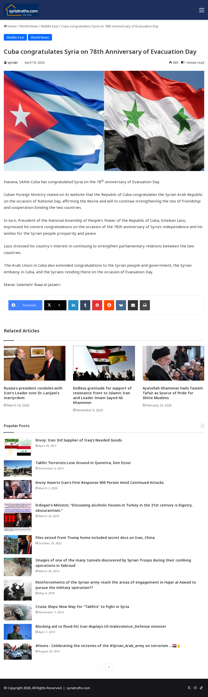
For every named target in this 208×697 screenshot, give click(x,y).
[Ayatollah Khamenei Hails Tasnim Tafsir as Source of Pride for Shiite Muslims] (173, 363)
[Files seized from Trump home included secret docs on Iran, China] (18, 544)
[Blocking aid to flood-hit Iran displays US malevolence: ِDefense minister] (18, 632)
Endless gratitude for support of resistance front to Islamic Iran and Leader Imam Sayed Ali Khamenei (102, 395)
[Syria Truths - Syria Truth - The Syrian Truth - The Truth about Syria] (21, 10)
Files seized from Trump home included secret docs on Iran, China (95, 537)
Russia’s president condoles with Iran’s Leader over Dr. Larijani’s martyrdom (33, 393)
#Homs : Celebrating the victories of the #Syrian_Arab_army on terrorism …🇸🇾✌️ (108, 645)
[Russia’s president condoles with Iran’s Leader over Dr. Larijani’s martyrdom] (34, 363)
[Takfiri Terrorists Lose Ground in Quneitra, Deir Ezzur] (18, 468)
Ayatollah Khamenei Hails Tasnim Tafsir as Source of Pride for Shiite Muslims (173, 393)
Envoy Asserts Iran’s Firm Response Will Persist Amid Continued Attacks (100, 482)
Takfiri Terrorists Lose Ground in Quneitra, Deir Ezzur (83, 462)
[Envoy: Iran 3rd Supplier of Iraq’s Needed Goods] (18, 447)
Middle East (49, 26)
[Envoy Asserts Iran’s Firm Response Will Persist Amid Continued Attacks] (18, 489)
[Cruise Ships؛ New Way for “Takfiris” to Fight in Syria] (18, 612)
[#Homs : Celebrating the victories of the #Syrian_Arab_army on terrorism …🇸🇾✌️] (18, 651)
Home (12, 26)
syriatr (13, 62)
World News (29, 26)
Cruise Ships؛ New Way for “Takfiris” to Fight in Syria (82, 606)
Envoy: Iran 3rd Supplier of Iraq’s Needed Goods (79, 440)
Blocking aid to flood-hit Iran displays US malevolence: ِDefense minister (101, 626)
